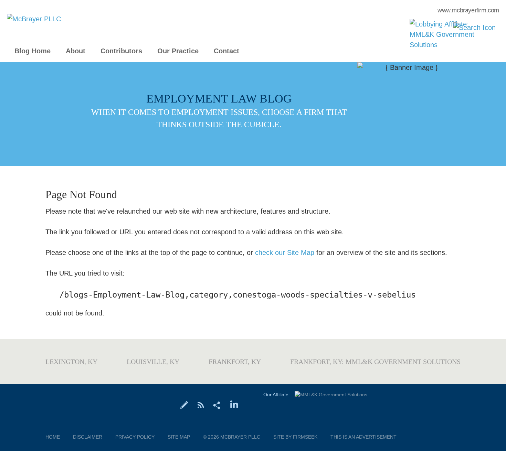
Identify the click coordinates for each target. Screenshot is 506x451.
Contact (226, 51)
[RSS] (200, 404)
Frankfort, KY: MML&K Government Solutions (375, 361)
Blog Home (32, 51)
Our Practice (178, 51)
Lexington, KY (71, 361)
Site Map (179, 437)
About (75, 51)
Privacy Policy (135, 437)
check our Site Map (284, 252)
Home (52, 437)
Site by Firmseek (295, 437)
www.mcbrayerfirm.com (468, 10)
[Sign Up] (184, 404)
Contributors (121, 51)
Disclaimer (87, 437)
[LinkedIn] (234, 404)
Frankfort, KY (235, 361)
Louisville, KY (153, 361)
